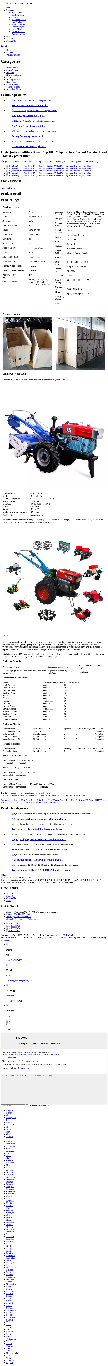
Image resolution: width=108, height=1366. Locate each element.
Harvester (16, 17)
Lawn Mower (17, 29)
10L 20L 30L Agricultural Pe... (28, 115)
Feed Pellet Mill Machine (11, 937)
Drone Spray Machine (44, 937)
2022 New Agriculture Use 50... (28, 126)
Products (10, 10)
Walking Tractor (18, 24)
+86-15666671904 (14, 1001)
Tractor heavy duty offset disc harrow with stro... (38, 829)
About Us (10, 39)
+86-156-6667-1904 (14, 960)
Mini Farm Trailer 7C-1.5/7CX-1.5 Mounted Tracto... (40, 849)
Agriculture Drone (19, 34)
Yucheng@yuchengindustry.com (19, 980)
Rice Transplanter (19, 20)
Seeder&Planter (18, 15)
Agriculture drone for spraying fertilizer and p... (37, 859)
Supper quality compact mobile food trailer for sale (31, 793)
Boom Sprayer (18, 27)
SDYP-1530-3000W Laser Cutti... (30, 105)
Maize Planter (28, 937)
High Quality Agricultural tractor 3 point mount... (39, 839)
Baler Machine (18, 12)
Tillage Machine (18, 31)
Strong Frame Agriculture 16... (28, 136)
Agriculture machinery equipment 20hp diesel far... (39, 819)
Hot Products (47, 935)
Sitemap (57, 935)
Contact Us (11, 41)
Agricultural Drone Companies (67, 937)
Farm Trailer (17, 22)
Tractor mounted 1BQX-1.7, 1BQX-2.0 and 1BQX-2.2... (42, 870)
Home (8, 8)
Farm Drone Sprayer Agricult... (29, 146)
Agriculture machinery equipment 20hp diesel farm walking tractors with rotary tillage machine (45, 795)
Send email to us (8, 188)
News (8, 36)
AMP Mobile (68, 935)
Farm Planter (87, 937)
